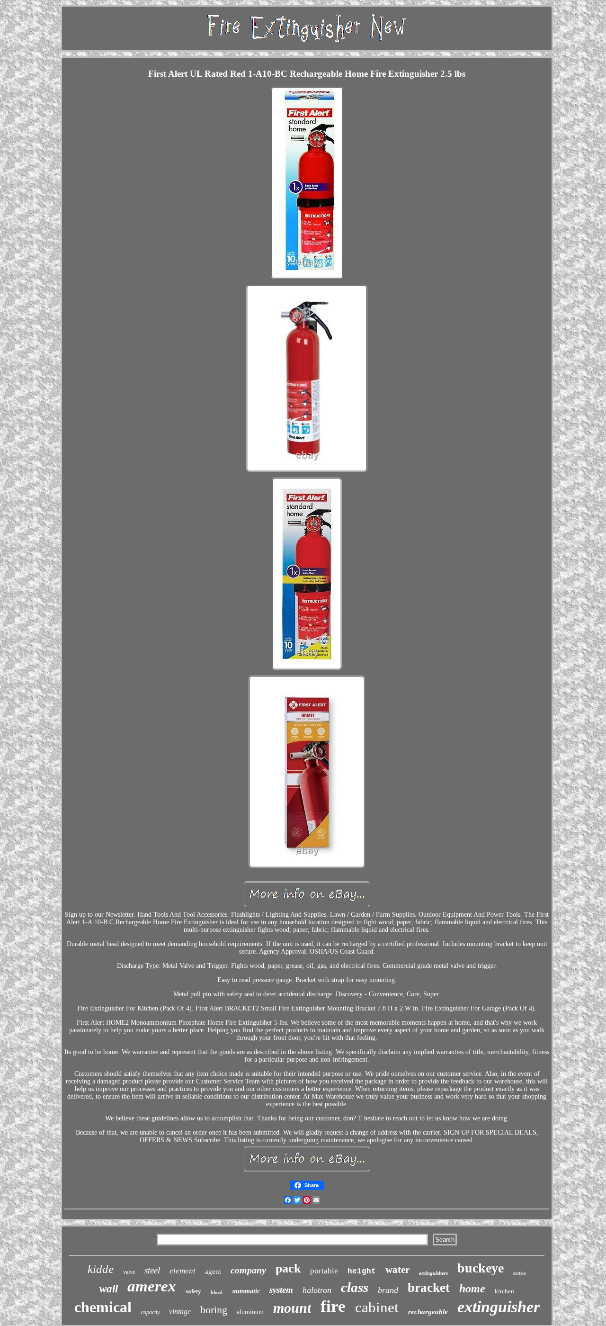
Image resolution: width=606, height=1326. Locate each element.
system (281, 1290)
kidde (101, 1269)
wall (108, 1289)
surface (519, 1273)
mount (292, 1308)
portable (324, 1270)
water (397, 1269)
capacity (150, 1312)
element (182, 1270)
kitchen (504, 1291)
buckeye (480, 1268)
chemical (103, 1307)
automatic (246, 1291)
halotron (317, 1290)
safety (193, 1291)
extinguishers (433, 1273)
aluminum (250, 1312)
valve (129, 1272)
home (472, 1288)
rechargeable (428, 1312)
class (354, 1287)
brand (388, 1290)
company (248, 1270)
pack (288, 1268)
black (217, 1292)
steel (152, 1270)
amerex (151, 1286)
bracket (429, 1288)
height (362, 1271)
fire (333, 1306)
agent (213, 1271)
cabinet (377, 1307)
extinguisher (498, 1307)
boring (213, 1310)
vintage (180, 1312)
